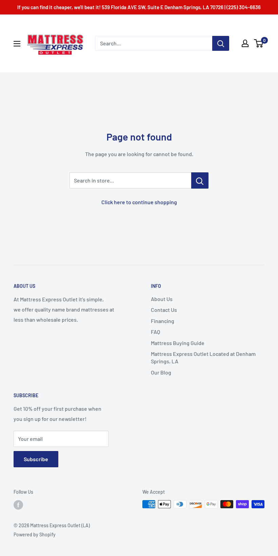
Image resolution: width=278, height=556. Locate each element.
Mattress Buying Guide (177, 343)
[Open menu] (17, 43)
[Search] (220, 43)
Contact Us (164, 309)
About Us (162, 299)
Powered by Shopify (35, 534)
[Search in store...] (200, 180)
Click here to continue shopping (139, 202)
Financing (162, 321)
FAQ (155, 331)
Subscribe (36, 459)
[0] (259, 43)
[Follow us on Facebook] (18, 505)
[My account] (245, 43)
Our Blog (161, 372)
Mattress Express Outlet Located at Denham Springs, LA (203, 357)
